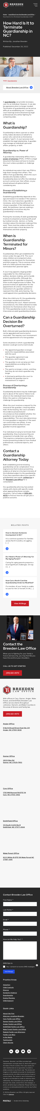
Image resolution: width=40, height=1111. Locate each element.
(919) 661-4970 (12, 673)
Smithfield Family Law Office (14, 1027)
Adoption (6, 985)
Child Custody (8, 987)
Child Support (8, 1001)
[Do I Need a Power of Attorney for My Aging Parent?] (20, 564)
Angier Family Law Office (12, 1024)
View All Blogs (20, 603)
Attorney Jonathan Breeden (13, 1016)
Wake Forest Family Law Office (14, 1029)
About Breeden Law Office (17, 87)
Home (5, 14)
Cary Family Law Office (11, 1019)
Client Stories (8, 1043)
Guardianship (12, 81)
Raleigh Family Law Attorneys (14, 1032)
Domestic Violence (10, 993)
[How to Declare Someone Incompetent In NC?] (20, 540)
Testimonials (7, 1040)
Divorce (6, 990)
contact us (27, 477)
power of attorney (10, 159)
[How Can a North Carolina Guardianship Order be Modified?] (20, 587)
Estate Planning (9, 998)
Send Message (9, 971)
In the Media (7, 1037)
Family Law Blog (9, 1035)
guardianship (10, 102)
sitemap (11, 1094)
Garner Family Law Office (12, 1021)
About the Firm (8, 1013)
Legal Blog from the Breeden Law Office (21, 14)
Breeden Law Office (14, 480)
